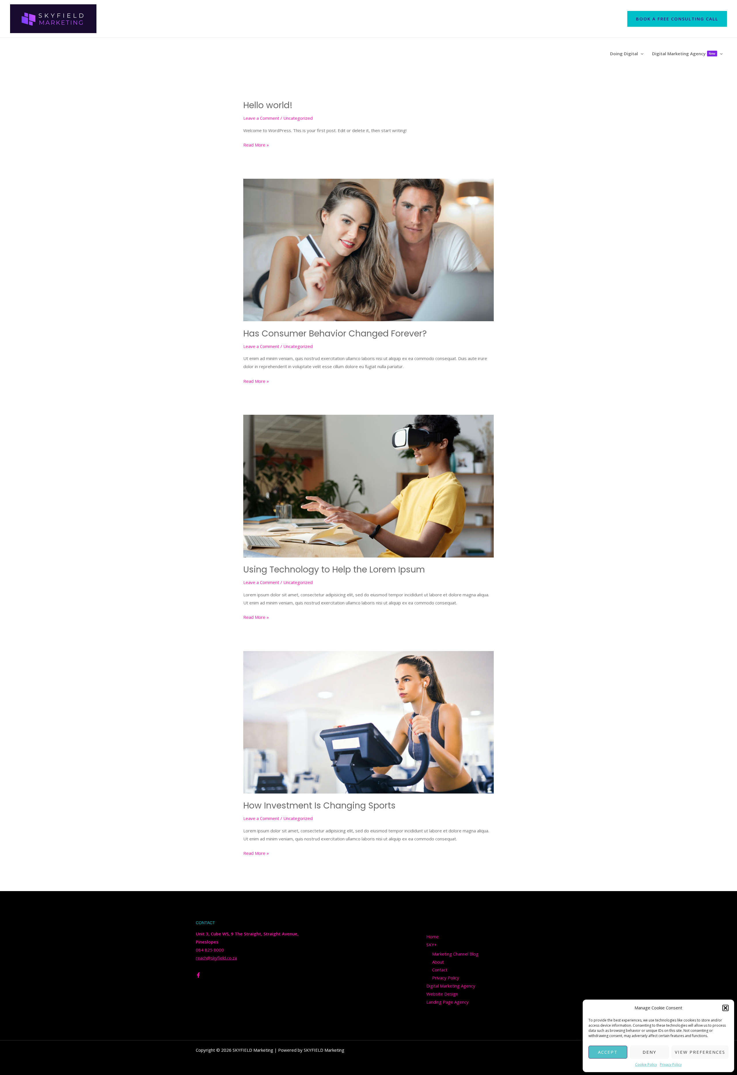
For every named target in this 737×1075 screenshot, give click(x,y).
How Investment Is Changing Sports (319, 805)
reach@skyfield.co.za (216, 958)
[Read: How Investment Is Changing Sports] (368, 721)
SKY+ (431, 944)
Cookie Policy (646, 1064)
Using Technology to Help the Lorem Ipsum (334, 569)
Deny (649, 1052)
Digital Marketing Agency (450, 986)
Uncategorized (298, 118)
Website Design (442, 994)
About (438, 962)
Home (432, 936)
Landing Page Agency (447, 1002)
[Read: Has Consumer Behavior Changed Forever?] (368, 249)
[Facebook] (198, 975)
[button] (725, 1008)
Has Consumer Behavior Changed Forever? (335, 333)
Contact (439, 970)
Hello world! (267, 105)
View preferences (700, 1052)
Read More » (256, 144)
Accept (608, 1052)
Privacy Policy (671, 1064)
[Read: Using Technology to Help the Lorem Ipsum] (368, 485)
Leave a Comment (261, 118)
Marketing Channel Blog (455, 954)
